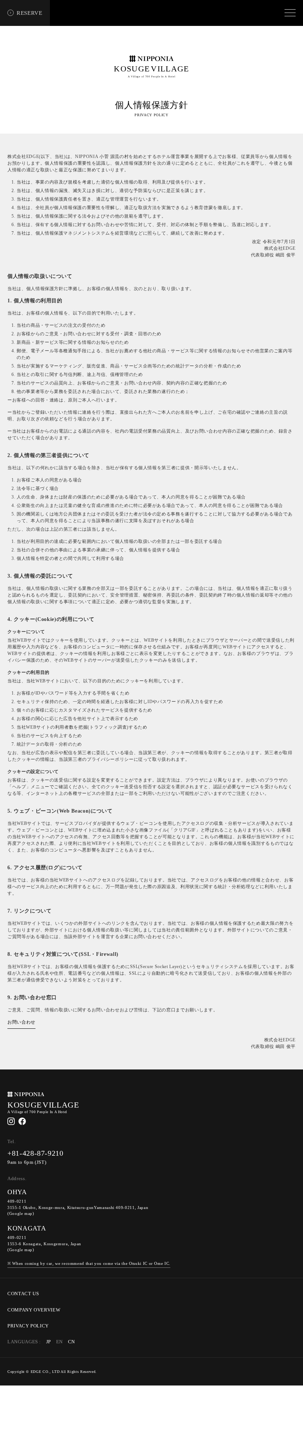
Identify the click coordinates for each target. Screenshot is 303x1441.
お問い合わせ (21, 1022)
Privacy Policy (28, 1326)
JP (48, 1342)
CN (71, 1342)
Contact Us (23, 1293)
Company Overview (33, 1310)
